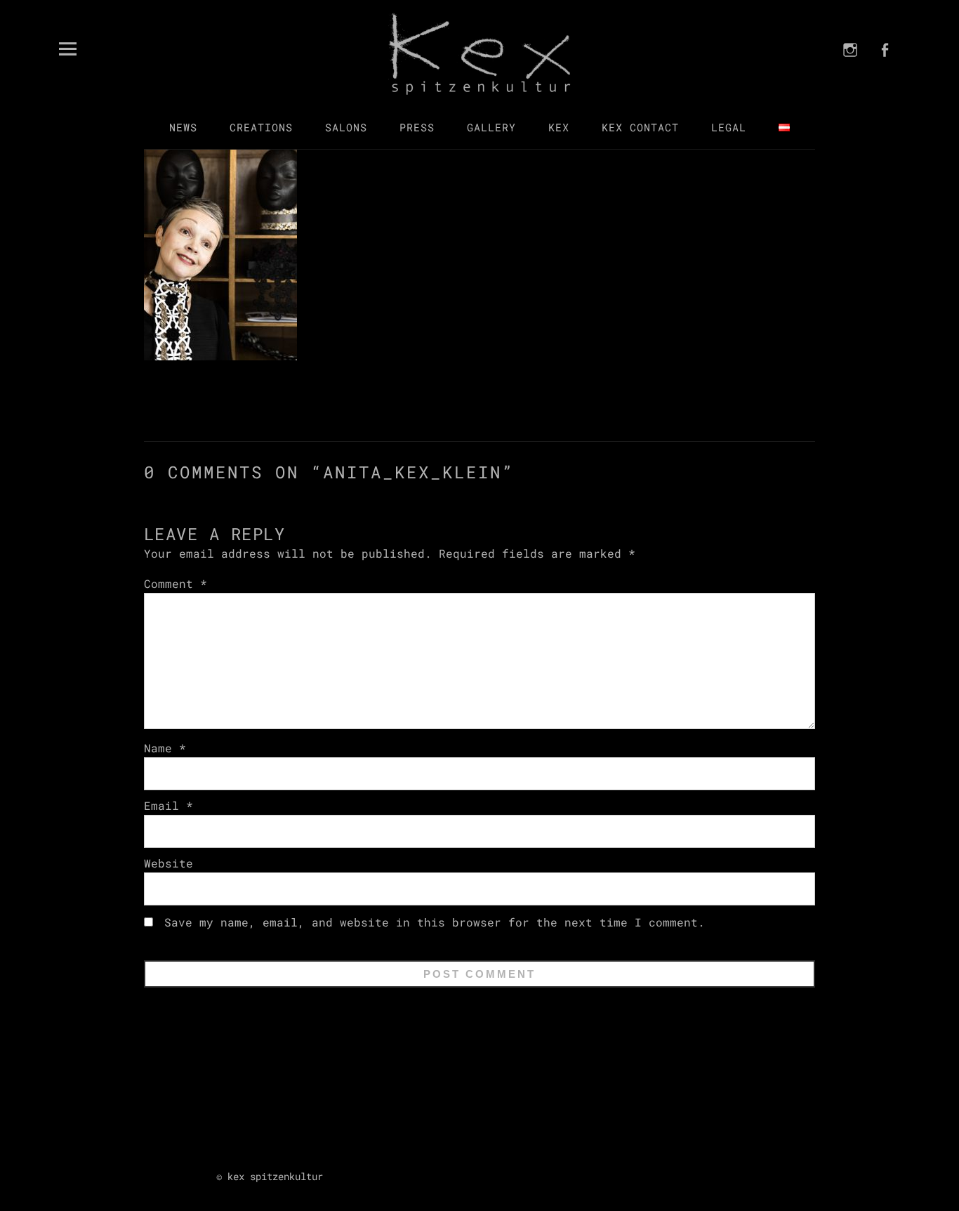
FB (884, 68)
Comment (175, 583)
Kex (558, 127)
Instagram (850, 68)
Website (168, 863)
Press (417, 127)
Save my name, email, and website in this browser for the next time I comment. (434, 922)
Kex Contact (640, 127)
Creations (261, 127)
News (183, 127)
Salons (346, 127)
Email (168, 805)
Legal (728, 127)
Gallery (491, 127)
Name (165, 747)
